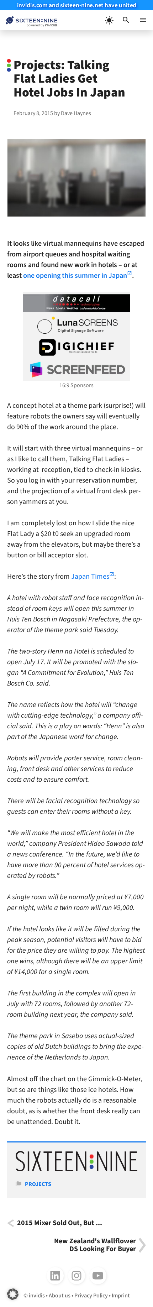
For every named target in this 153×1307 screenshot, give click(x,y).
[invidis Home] (28, 20)
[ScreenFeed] (76, 370)
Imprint (121, 1296)
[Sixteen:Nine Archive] (76, 1169)
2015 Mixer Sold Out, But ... (59, 1223)
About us (59, 1296)
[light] (108, 20)
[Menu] (143, 20)
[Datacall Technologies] (76, 303)
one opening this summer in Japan (75, 276)
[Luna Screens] (76, 325)
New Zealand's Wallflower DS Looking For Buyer (95, 1245)
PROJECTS (38, 1184)
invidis (37, 1296)
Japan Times (90, 577)
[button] (125, 20)
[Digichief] (76, 347)
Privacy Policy (91, 1296)
